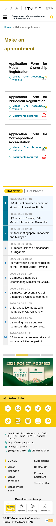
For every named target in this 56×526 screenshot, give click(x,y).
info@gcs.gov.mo (18, 446)
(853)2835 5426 (40, 450)
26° (37, 8)
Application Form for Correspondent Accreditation (28, 138)
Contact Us (40, 467)
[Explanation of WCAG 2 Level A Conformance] (49, 520)
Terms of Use (42, 483)
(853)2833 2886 (17, 450)
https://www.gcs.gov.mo (21, 442)
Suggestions (41, 461)
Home (7, 27)
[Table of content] (4, 17)
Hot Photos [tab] (35, 191)
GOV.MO (12, 461)
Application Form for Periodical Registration (28, 99)
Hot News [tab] (14, 191)
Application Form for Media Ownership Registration (28, 68)
